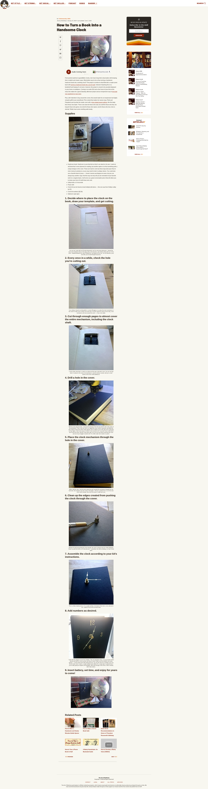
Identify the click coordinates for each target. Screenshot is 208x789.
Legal (95, 782)
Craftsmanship (63, 18)
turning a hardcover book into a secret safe (83, 84)
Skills (68, 18)
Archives (120, 782)
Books (82, 3)
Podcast (72, 3)
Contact (88, 782)
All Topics (111, 782)
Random (91, 3)
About (102, 782)
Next (113, 756)
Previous (70, 756)
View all (137, 112)
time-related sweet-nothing (99, 102)
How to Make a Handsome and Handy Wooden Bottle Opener (72, 731)
